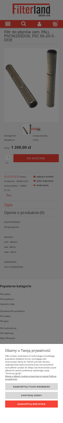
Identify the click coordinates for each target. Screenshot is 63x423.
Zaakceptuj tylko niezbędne (31, 386)
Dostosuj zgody (31, 395)
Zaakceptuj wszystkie (31, 404)
